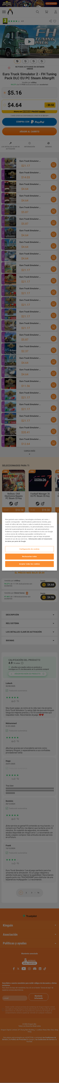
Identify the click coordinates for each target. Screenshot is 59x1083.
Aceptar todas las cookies (29, 564)
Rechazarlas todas (29, 556)
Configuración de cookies (29, 549)
